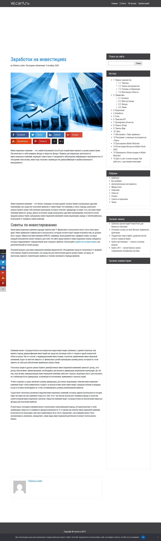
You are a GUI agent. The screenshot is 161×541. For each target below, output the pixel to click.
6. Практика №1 (119, 119)
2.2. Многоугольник (126, 101)
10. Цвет (116, 131)
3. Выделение (119, 110)
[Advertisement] (80, 524)
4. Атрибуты (118, 113)
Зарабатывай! (143, 3)
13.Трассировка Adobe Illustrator (126, 143)
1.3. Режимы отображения (129, 89)
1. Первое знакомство (122, 80)
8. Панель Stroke (120, 125)
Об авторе (132, 3)
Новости (114, 193)
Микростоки (116, 187)
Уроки (113, 202)
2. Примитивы (118, 95)
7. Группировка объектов (123, 122)
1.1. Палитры (123, 83)
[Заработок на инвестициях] (57, 101)
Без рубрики (116, 181)
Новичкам (115, 190)
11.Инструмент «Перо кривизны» (126, 134)
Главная (114, 3)
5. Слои (116, 116)
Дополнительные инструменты (124, 184)
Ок (143, 537)
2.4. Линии (122, 107)
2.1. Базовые (123, 98)
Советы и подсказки (119, 199)
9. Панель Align (119, 128)
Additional (115, 178)
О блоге (123, 3)
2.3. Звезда (122, 104)
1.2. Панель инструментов (128, 86)
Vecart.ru (20, 3)
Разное (114, 196)
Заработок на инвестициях (38, 59)
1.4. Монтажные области (128, 92)
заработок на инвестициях (85, 242)
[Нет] (158, 537)
